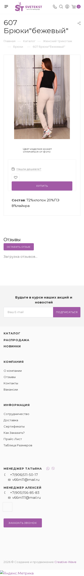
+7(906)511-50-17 (24, 475)
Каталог (12, 333)
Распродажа (16, 340)
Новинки (12, 346)
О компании (13, 370)
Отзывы (10, 377)
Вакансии (11, 389)
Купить (42, 185)
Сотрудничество (16, 414)
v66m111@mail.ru (26, 497)
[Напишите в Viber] (53, 469)
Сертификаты (14, 426)
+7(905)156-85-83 (24, 492)
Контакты (11, 383)
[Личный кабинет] (67, 7)
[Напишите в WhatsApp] (48, 469)
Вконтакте (7, 507)
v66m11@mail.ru (25, 479)
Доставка (11, 420)
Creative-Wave (65, 562)
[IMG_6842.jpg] (42, 97)
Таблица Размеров (18, 445)
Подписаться (67, 312)
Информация (17, 405)
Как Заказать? (14, 432)
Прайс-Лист (13, 439)
